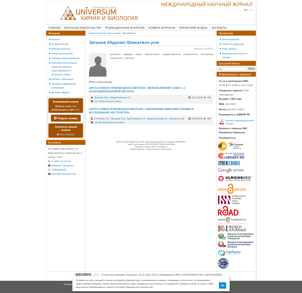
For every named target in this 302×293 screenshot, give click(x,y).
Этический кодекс (193, 27)
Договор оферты (60, 92)
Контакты (219, 27)
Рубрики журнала (60, 48)
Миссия (55, 39)
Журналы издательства (82, 27)
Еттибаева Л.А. (101, 118)
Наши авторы (229, 48)
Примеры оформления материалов (63, 85)
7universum (62, 165)
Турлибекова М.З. (136, 118)
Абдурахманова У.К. (120, 97)
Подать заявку (67, 118)
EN (250, 9)
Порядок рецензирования (65, 58)
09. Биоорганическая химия (110, 122)
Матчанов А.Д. (176, 118)
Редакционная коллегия (125, 27)
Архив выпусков (230, 39)
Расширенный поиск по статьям (234, 55)
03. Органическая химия (108, 101)
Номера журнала (161, 27)
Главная (54, 27)
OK (222, 285)
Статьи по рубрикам (233, 43)
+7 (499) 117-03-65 (60, 161)
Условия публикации (62, 78)
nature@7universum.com (63, 173)
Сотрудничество (59, 43)
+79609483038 (58, 169)
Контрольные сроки (62, 53)
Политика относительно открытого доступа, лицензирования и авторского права (64, 68)
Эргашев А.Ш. (101, 97)
